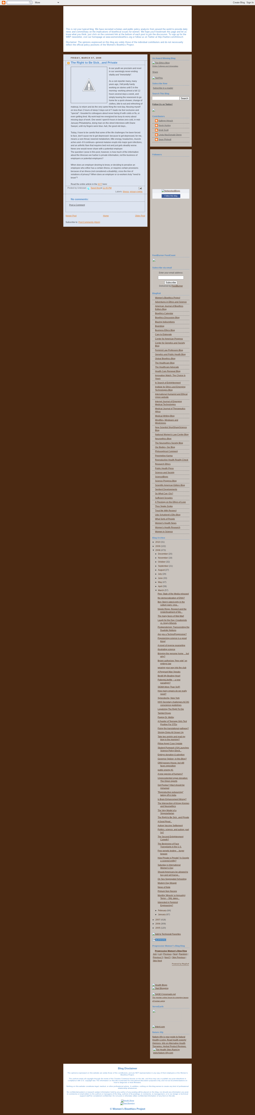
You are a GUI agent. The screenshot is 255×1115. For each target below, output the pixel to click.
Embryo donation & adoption (171, 754)
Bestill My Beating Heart (169, 676)
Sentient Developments (166, 489)
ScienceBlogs (161, 476)
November (163, 558)
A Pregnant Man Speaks (169, 672)
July (160, 574)
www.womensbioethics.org (119, 37)
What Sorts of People (165, 519)
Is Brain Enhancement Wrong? (172, 799)
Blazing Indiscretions (165, 322)
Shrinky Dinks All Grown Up (171, 732)
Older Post (140, 216)
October (162, 562)
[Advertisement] (172, 974)
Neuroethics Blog (163, 438)
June (160, 578)
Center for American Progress (169, 339)
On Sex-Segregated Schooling (172, 879)
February (162, 910)
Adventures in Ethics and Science (171, 302)
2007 (158, 920)
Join (155, 954)
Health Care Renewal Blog (167, 371)
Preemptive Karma (164, 455)
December (163, 554)
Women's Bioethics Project (167, 298)
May (160, 582)
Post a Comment (77, 205)
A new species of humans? (170, 774)
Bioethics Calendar (164, 313)
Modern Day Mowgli (167, 883)
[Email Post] (139, 188)
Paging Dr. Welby (166, 717)
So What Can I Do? (164, 493)
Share (155, 72)
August (161, 570)
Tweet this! (95, 188)
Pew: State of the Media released (173, 594)
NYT (100, 184)
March (161, 590)
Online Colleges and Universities (165, 66)
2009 (158, 546)
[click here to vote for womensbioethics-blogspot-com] (171, 1053)
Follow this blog (170, 196)
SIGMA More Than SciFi (169, 687)
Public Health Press (164, 468)
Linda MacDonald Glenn (170, 135)
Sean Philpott (165, 139)
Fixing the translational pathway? (173, 728)
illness (126, 191)
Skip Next (157, 961)
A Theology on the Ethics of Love (170, 502)
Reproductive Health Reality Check (171, 460)
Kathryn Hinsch (166, 121)
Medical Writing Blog (165, 416)
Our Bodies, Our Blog (165, 447)
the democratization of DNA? (171, 598)
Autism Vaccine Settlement (170, 825)
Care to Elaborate (163, 334)
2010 (158, 542)
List (160, 954)
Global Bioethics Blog (165, 358)
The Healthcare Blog (165, 363)
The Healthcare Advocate (167, 367)
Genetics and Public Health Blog (170, 354)
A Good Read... (165, 821)
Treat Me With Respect (165, 510)
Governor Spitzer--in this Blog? (172, 759)
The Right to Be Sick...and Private (94, 62)
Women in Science (164, 531)
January (162, 914)
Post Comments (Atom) (89, 222)
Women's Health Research (167, 527)
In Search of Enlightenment (168, 383)
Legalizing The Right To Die (171, 709)
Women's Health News (165, 523)
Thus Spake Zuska (164, 506)
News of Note (164, 887)
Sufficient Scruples (164, 498)
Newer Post (71, 216)
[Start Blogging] (160, 988)
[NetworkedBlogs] (171, 191)
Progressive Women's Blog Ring (171, 951)
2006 (158, 924)
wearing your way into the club (172, 667)
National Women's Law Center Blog (172, 434)
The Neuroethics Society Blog (169, 443)
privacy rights (136, 191)
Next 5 (167, 957)
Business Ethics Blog (165, 330)
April (160, 586)
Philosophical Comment (166, 451)
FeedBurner (177, 286)
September (163, 566)
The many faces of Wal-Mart (171, 616)
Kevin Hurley (165, 125)
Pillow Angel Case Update (170, 743)
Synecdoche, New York (169, 698)
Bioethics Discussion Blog (167, 317)
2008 (158, 550)
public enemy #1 (165, 770)
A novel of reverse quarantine (171, 645)
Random (183, 954)
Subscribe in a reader (163, 88)
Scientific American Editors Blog (170, 485)
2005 (158, 928)
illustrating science (166, 649)
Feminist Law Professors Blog (169, 350)
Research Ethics (163, 464)
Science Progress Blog (166, 481)
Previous (167, 954)
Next (175, 954)
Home (106, 216)
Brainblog (159, 326)
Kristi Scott (163, 130)
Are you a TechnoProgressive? (172, 634)
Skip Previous (178, 957)
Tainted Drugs (164, 713)
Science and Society (164, 472)
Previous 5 (158, 957)
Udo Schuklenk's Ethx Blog (167, 515)
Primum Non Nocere (167, 891)
